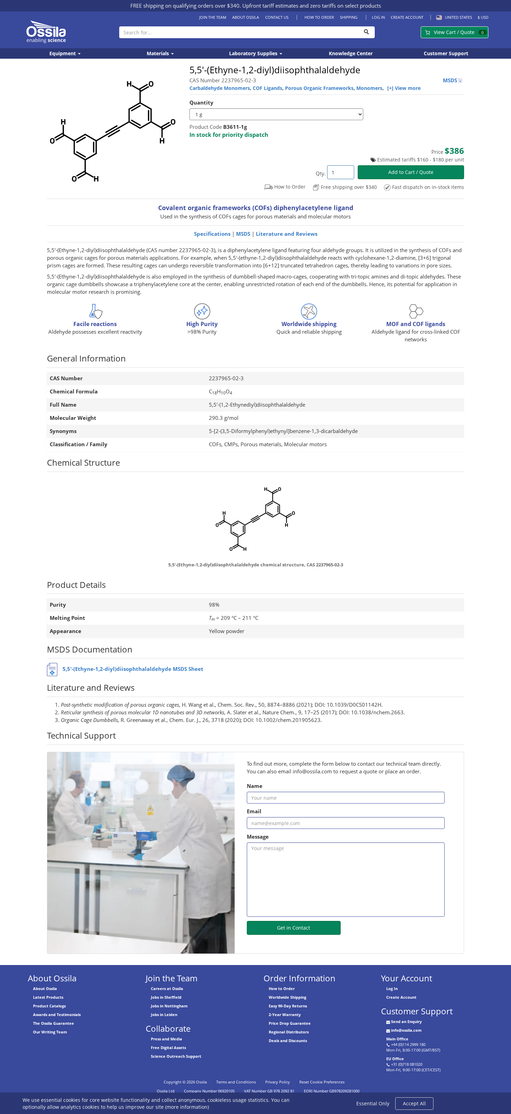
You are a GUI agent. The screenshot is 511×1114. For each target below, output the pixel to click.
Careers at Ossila (167, 988)
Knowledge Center (351, 53)
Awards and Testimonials (57, 1014)
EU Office (395, 1058)
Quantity (201, 102)
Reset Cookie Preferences (321, 1081)
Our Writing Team (50, 1031)
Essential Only (372, 1103)
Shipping (348, 17)
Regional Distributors (289, 1031)
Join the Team (212, 17)
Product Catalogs (49, 1005)
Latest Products (48, 997)
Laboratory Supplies (254, 53)
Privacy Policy (277, 1081)
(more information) (187, 1107)
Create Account (407, 17)
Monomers (369, 88)
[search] (367, 32)
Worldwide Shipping (287, 997)
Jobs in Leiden (164, 1014)
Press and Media (166, 1038)
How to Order (319, 17)
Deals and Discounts (288, 1040)
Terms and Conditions (236, 1081)
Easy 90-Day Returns (288, 1005)
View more (408, 88)
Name (254, 786)
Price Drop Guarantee (290, 1023)
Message (258, 836)
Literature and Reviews (286, 234)
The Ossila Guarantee (53, 1023)
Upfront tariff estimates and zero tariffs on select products (311, 5)
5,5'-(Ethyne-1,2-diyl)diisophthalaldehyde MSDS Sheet (133, 669)
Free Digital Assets (168, 1047)
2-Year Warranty (285, 1014)
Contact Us (276, 17)
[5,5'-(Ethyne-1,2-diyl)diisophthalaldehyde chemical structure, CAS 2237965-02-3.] (255, 518)
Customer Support (446, 53)
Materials (158, 53)
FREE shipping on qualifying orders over (185, 5)
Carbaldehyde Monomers (219, 88)
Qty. (321, 173)
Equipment (63, 53)
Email (254, 811)
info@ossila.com (406, 1030)
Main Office (397, 1038)
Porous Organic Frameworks (319, 88)
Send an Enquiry (406, 1021)
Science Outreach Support (176, 1056)
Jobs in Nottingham (169, 1005)
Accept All (414, 1103)
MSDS (451, 80)
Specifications (212, 234)
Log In (378, 17)
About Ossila (245, 17)
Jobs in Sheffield (166, 997)
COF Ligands (267, 88)
